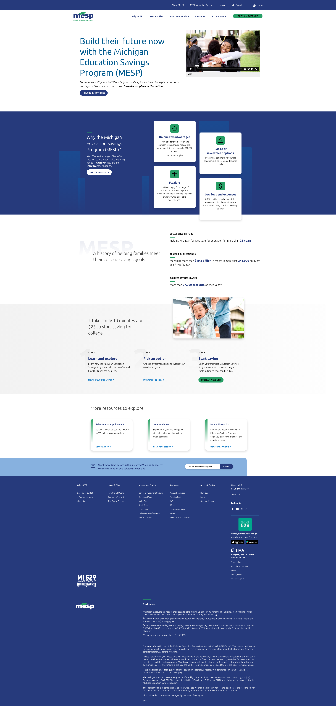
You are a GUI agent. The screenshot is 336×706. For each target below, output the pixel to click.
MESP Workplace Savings (201, 5)
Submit (226, 466)
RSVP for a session (162, 446)
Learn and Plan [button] (156, 16)
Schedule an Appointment (180, 517)
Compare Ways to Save (117, 497)
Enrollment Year (145, 497)
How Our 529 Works (116, 493)
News (222, 5)
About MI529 (178, 5)
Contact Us (235, 494)
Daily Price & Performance (149, 513)
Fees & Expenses (145, 517)
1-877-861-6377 (242, 489)
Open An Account (248, 16)
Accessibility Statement (239, 566)
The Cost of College (116, 501)
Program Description (238, 579)
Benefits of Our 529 (85, 493)
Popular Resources (177, 493)
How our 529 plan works (100, 380)
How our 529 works (219, 446)
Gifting (172, 505)
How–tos (204, 493)
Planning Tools (175, 497)
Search (239, 5)
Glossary (173, 513)
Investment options (152, 380)
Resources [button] (200, 16)
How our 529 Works (94, 93)
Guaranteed (143, 509)
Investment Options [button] (179, 16)
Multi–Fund (143, 501)
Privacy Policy (236, 562)
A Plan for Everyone (85, 497)
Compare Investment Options (151, 493)
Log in (259, 5)
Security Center (236, 574)
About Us (81, 501)
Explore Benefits (99, 172)
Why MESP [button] (137, 16)
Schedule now (102, 446)
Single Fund (143, 505)
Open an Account (211, 380)
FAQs (172, 501)
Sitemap (234, 570)
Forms (202, 497)
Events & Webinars (177, 509)
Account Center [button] (219, 16)
